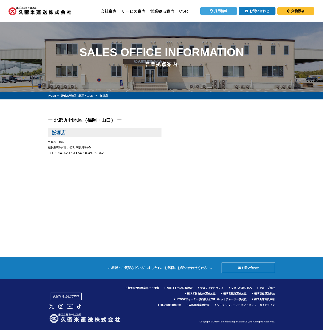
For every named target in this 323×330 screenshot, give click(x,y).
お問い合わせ (259, 11)
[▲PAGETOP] (311, 313)
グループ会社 (267, 287)
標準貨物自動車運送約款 (201, 293)
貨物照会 (298, 11)
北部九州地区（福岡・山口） (78, 95)
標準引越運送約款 (264, 293)
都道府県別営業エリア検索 (143, 287)
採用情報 (220, 11)
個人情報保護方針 (170, 304)
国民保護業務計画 (199, 304)
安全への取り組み (241, 287)
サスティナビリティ (211, 287)
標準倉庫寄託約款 (264, 299)
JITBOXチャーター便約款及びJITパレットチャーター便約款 (211, 299)
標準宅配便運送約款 (235, 293)
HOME (52, 95)
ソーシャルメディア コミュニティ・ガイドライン (246, 304)
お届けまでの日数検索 (179, 287)
